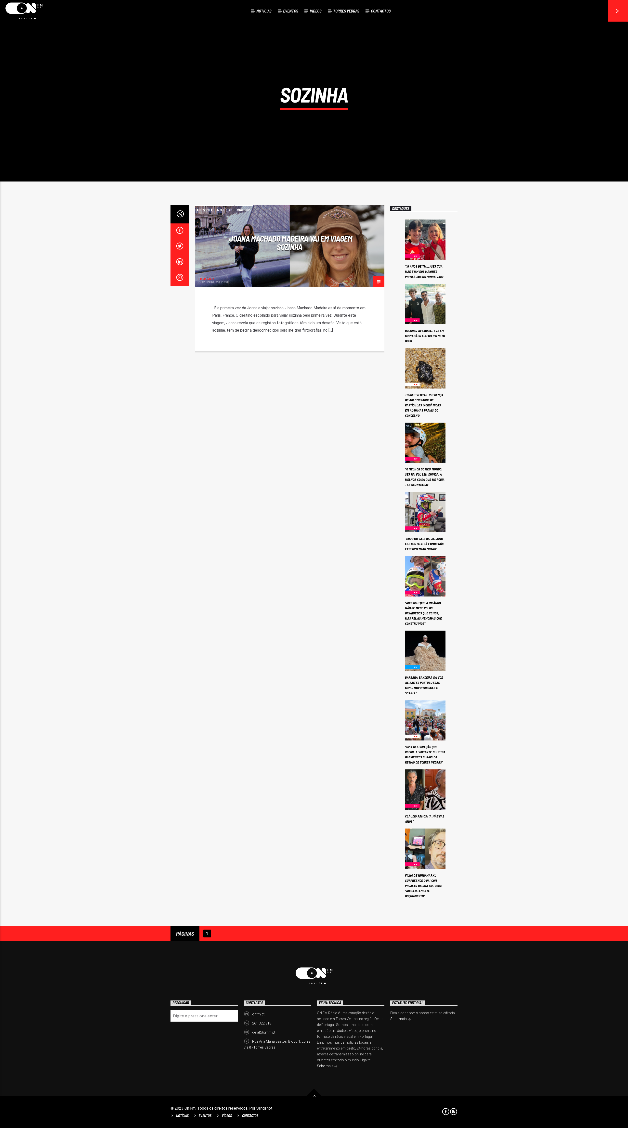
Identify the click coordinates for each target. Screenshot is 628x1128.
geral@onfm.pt (263, 1032)
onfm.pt (258, 1014)
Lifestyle (205, 210)
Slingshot (264, 1108)
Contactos (381, 10)
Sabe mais (325, 1066)
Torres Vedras (346, 10)
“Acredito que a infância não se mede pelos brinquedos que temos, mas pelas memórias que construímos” (423, 613)
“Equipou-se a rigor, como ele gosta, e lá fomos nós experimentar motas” (424, 543)
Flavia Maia (206, 279)
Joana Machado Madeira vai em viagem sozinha (291, 243)
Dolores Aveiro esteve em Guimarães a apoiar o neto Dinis (425, 335)
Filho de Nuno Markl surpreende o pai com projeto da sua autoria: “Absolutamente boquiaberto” (423, 885)
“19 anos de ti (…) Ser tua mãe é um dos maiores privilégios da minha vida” (424, 271)
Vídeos (315, 10)
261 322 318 (261, 1023)
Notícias (263, 10)
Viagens (244, 210)
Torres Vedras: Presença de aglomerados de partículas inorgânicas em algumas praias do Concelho (424, 405)
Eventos (290, 10)
